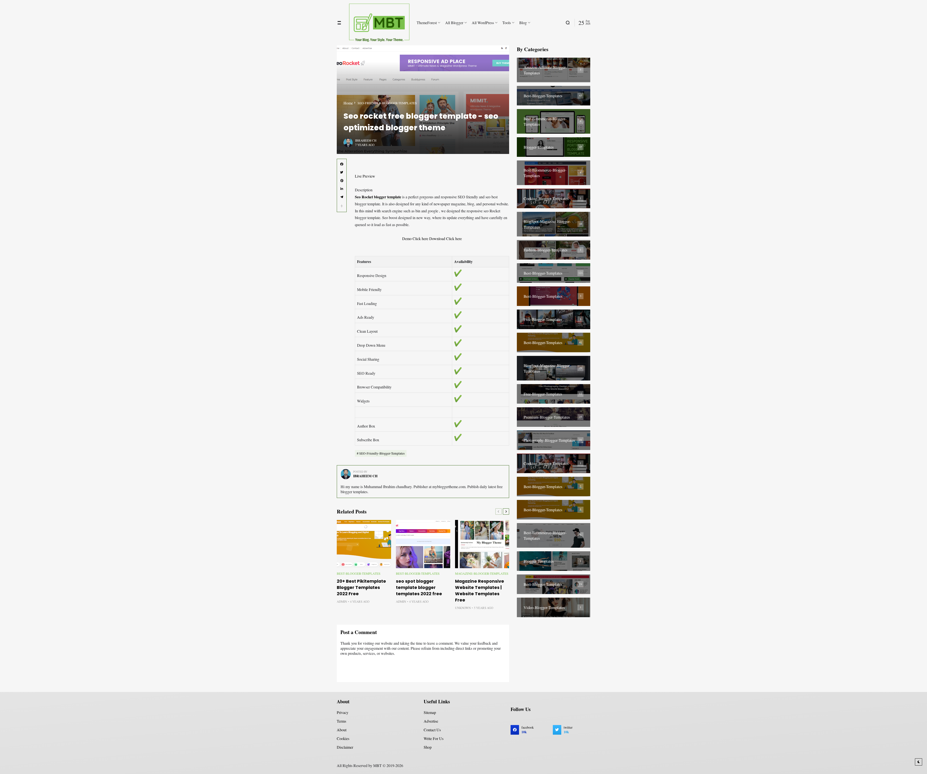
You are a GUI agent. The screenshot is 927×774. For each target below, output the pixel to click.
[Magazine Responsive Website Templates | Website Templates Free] (482, 544)
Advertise (431, 721)
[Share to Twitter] (342, 172)
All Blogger (454, 22)
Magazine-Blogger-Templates (481, 573)
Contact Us (432, 729)
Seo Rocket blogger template (378, 197)
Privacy (342, 712)
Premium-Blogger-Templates (547, 417)
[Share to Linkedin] (342, 189)
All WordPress (483, 22)
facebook (527, 730)
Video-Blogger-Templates (544, 607)
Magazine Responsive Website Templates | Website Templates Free (479, 590)
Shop (428, 747)
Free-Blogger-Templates (543, 319)
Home (348, 102)
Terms (341, 721)
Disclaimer (345, 747)
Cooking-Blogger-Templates (546, 198)
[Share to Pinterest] (342, 180)
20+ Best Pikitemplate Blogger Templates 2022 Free (361, 587)
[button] (342, 206)
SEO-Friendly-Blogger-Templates (387, 103)
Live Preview (365, 176)
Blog (523, 22)
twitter (568, 730)
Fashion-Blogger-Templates (546, 250)
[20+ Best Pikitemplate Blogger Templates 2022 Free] (364, 544)
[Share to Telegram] (342, 197)
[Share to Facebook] (342, 164)
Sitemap (430, 712)
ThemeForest (427, 22)
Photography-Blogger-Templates (549, 440)
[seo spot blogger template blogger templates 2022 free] (423, 544)
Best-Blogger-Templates (358, 573)
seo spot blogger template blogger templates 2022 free (419, 587)
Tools (506, 22)
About (341, 729)
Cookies (343, 738)
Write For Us (433, 738)
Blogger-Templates (539, 147)
